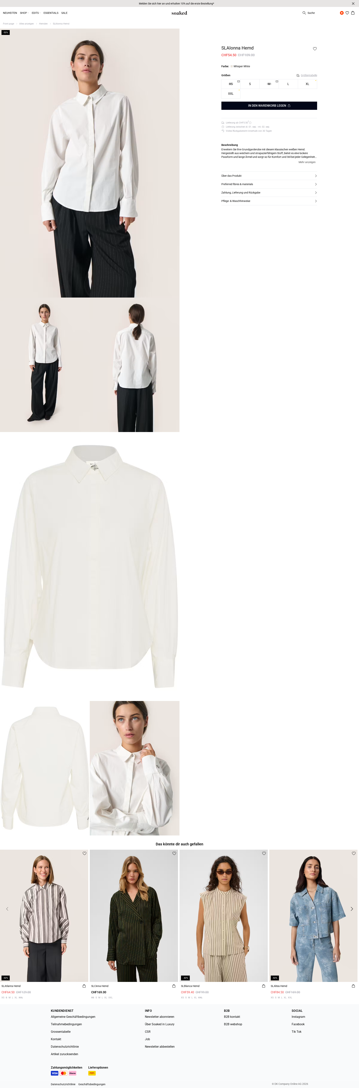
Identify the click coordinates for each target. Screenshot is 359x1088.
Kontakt (56, 1039)
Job (147, 1039)
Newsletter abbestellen (160, 1046)
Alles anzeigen (26, 23)
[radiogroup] (269, 89)
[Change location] (342, 13)
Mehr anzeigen (307, 162)
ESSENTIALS (51, 12)
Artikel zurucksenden (64, 1054)
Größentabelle (309, 75)
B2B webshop (233, 1024)
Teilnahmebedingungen (66, 1024)
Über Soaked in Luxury (159, 1024)
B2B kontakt (232, 1017)
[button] (269, 175)
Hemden (43, 23)
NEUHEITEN (10, 12)
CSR (148, 1031)
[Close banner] (353, 3)
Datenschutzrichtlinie (65, 1046)
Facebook (298, 1024)
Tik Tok (296, 1031)
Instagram (298, 1017)
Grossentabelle (60, 1031)
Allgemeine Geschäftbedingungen (73, 1017)
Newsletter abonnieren (159, 1017)
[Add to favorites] (315, 48)
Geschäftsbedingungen (91, 1084)
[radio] (249, 84)
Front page (8, 23)
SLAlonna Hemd (61, 23)
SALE (64, 12)
